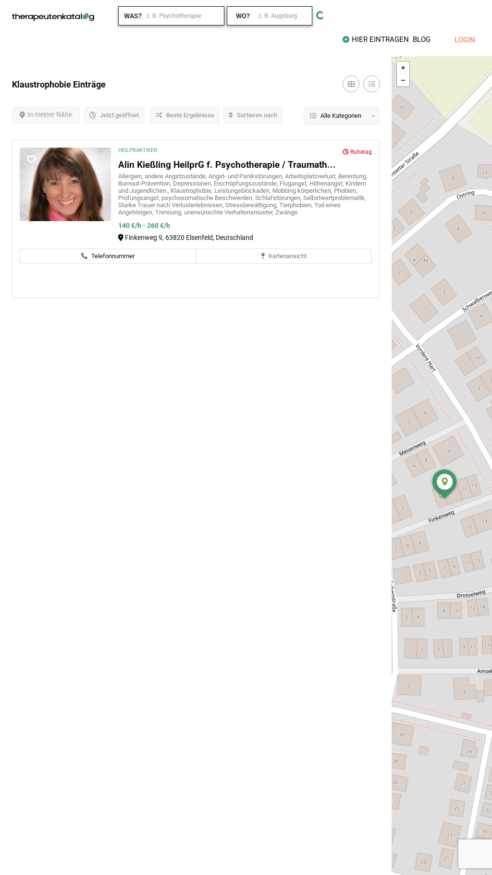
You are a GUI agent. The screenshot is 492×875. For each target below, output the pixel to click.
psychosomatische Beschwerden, (208, 197)
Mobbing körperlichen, (303, 190)
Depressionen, (193, 183)
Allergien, (131, 176)
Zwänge (286, 212)
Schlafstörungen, (279, 197)
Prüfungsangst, (139, 197)
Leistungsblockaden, (243, 190)
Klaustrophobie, (192, 190)
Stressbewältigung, (252, 205)
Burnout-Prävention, (145, 183)
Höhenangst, (327, 183)
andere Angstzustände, (177, 176)
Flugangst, (294, 183)
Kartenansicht (287, 256)
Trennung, (169, 212)
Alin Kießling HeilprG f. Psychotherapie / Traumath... (227, 164)
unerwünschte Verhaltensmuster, (229, 212)
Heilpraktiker (137, 150)
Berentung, (353, 176)
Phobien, (345, 190)
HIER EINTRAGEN (380, 39)
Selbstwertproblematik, (334, 197)
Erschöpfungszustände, (247, 183)
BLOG (421, 39)
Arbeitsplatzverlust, (311, 176)
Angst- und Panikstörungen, (247, 176)
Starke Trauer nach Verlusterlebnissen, (171, 205)
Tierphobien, (296, 205)
